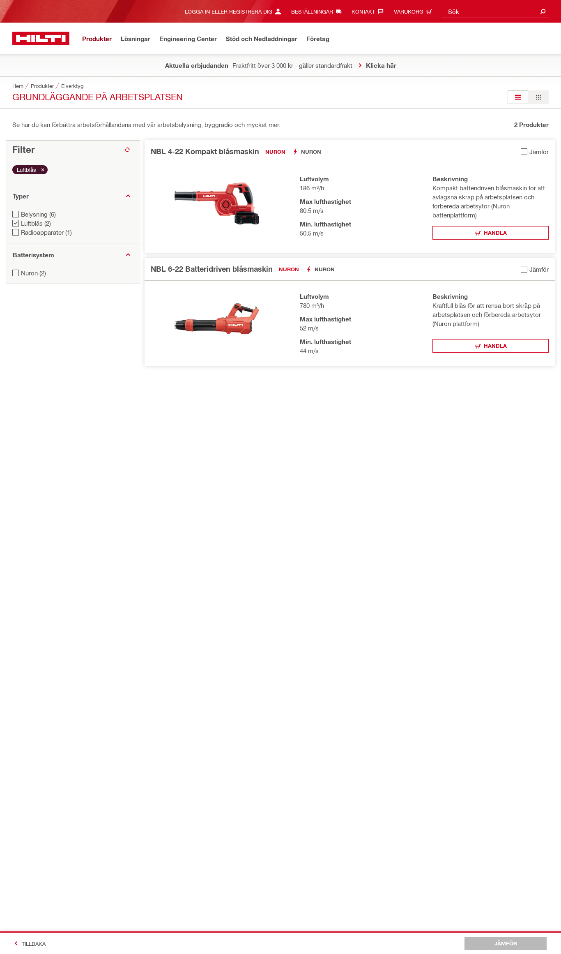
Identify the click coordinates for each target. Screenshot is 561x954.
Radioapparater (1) (46, 232)
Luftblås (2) (36, 223)
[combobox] (495, 11)
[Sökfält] (543, 11)
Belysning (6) (38, 214)
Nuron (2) (33, 273)
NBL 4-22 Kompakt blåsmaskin (205, 151)
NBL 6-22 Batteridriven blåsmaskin (212, 268)
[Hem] (40, 38)
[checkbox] (535, 151)
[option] (518, 97)
